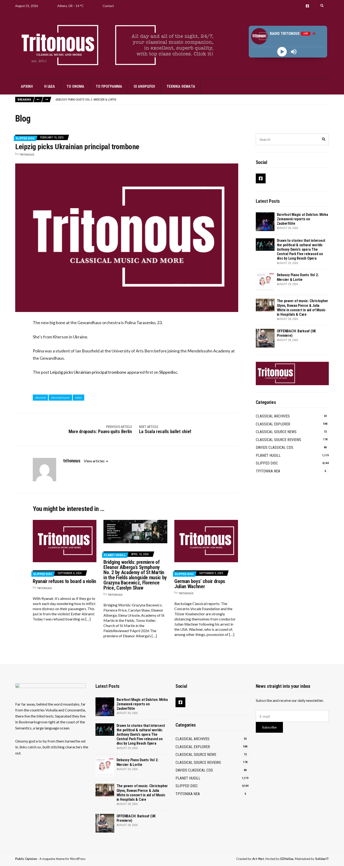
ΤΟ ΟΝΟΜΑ (75, 86)
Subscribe (269, 727)
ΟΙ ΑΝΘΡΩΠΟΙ (144, 86)
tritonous (26, 154)
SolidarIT (322, 859)
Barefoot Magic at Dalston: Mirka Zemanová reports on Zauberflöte (302, 219)
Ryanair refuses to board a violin (64, 581)
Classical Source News (276, 432)
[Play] (282, 52)
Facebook (307, 6)
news (78, 397)
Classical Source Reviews (278, 440)
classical (40, 397)
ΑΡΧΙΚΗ (27, 86)
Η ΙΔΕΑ (49, 86)
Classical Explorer (273, 424)
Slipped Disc (25, 138)
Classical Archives (273, 416)
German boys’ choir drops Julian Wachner (199, 583)
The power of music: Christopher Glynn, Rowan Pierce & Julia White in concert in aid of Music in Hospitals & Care (302, 308)
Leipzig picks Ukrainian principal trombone (88, 372)
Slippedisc (168, 372)
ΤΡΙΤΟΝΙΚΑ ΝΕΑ (268, 471)
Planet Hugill (115, 555)
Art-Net (258, 859)
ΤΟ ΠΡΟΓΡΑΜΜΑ (109, 86)
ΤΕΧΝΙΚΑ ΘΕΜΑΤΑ (180, 86)
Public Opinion (26, 859)
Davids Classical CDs (274, 447)
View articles (94, 461)
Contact (108, 6)
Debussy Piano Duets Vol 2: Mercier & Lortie (86, 99)
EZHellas (286, 859)
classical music (60, 397)
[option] (192, 99)
